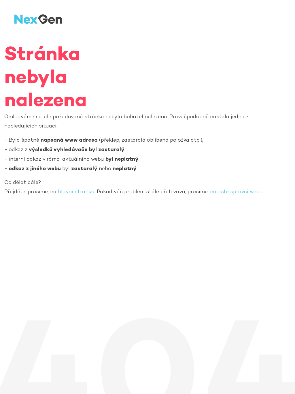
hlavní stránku (76, 192)
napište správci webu (236, 192)
